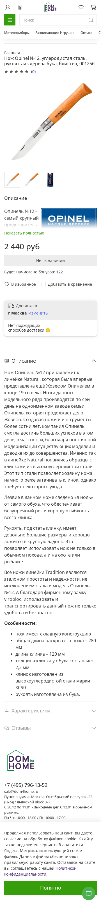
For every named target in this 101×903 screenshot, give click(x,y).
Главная (12, 52)
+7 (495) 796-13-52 (25, 785)
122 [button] (59, 272)
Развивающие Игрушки (55, 32)
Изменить (38, 313)
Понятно (50, 887)
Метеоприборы (16, 32)
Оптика (87, 32)
